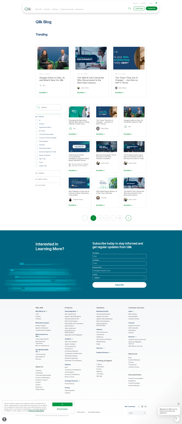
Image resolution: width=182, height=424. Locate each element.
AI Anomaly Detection (71, 351)
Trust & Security (40, 354)
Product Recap (69, 383)
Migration (99, 371)
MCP (66, 367)
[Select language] (156, 3)
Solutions (55, 9)
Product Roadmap (134, 383)
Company (143, 3)
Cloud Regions (69, 372)
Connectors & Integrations (73, 370)
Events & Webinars (134, 360)
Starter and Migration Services (135, 343)
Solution (102, 352)
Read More (72, 134)
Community (99, 374)
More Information (62, 409)
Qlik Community (133, 328)
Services (38, 359)
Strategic (71, 381)
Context (38, 316)
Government (100, 334)
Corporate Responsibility (46, 134)
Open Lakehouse (70, 328)
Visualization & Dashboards (73, 353)
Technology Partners (42, 339)
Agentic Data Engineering (73, 316)
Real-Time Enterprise (103, 321)
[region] (38, 407)
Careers (38, 384)
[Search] (129, 8)
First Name (95, 253)
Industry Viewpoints (44, 155)
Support (135, 3)
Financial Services (102, 332)
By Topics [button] (40, 116)
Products (47, 9)
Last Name (95, 260)
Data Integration (43, 141)
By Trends (42, 131)
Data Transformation (71, 321)
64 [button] (120, 218)
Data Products (69, 326)
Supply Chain (43, 166)
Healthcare (99, 337)
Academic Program (41, 380)
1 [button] (93, 218)
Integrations (132, 381)
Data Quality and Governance (74, 323)
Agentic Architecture (42, 328)
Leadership (39, 373)
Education (42, 145)
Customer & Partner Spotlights (47, 138)
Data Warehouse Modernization (70, 331)
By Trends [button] (40, 173)
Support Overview (134, 325)
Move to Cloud (69, 377)
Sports (41, 162)
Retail (98, 344)
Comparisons (132, 364)
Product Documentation (135, 378)
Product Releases (134, 385)
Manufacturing (100, 341)
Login (150, 3)
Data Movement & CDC (72, 319)
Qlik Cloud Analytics (71, 341)
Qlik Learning (132, 314)
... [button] (113, 218)
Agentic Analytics (70, 344)
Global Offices (40, 389)
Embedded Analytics (45, 148)
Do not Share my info (94, 412)
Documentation (133, 316)
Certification (100, 366)
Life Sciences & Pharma (103, 339)
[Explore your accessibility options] (4, 419)
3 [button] (106, 218)
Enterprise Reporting (71, 358)
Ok (62, 404)
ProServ (99, 369)
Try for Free (139, 8)
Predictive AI (69, 349)
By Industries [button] (41, 179)
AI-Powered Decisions (103, 314)
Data (70, 311)
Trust (37, 314)
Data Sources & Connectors (40, 342)
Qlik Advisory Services (135, 346)
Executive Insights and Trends (47, 152)
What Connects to (42, 335)
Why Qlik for (40, 311)
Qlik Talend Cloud (70, 314)
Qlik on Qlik (42, 159)
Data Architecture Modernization (101, 324)
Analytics (41, 124)
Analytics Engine (41, 325)
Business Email (96, 267)
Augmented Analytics (45, 127)
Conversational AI (70, 346)
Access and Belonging (43, 377)
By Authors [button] (41, 185)
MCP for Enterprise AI (42, 345)
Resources (79, 9)
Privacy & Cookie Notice (36, 411)
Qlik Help (99, 376)
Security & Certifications (72, 374)
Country (94, 274)
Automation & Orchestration (73, 360)
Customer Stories (133, 319)
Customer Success (67, 9)
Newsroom (39, 387)
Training (99, 364)
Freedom (38, 319)
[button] (128, 218)
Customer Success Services (137, 339)
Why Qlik (38, 9)
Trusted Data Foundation (43, 330)
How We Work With (42, 350)
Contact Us (151, 8)
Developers (132, 330)
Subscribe (119, 285)
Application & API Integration (73, 335)
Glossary (131, 362)
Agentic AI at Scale (102, 316)
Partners (38, 382)
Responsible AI (40, 356)
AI (39, 120)
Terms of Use (81, 412)
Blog (129, 357)
